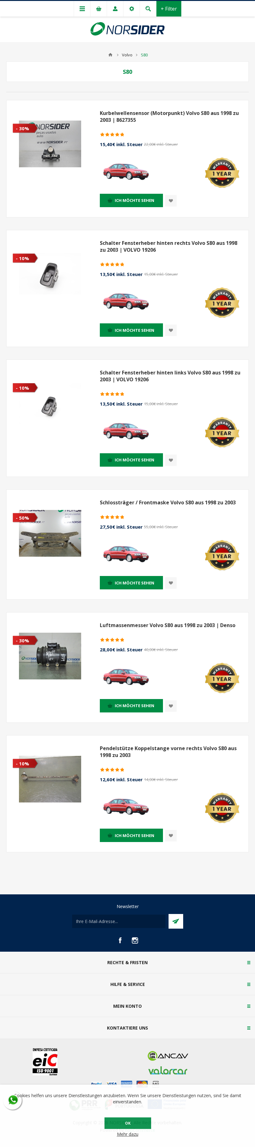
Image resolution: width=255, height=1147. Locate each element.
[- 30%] (19, 105)
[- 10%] (19, 235)
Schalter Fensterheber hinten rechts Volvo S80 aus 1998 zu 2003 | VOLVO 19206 (168, 246)
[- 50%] (19, 495)
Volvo (127, 55)
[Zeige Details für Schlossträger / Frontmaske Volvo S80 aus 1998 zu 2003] (50, 533)
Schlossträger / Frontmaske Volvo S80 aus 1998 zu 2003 (168, 502)
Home (110, 55)
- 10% (22, 258)
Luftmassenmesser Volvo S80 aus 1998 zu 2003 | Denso (167, 625)
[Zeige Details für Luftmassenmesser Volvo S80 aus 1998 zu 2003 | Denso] (50, 656)
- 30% (22, 128)
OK (128, 1123)
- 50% (22, 518)
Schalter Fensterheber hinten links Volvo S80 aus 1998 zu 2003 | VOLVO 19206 (170, 376)
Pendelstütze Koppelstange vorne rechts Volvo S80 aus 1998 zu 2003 (168, 752)
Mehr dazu (127, 1134)
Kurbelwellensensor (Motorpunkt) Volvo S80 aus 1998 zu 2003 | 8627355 (169, 116)
